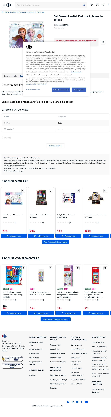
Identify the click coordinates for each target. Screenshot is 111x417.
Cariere (32, 375)
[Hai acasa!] (2, 12)
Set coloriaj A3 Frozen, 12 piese (12, 216)
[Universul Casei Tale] (9, 5)
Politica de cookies (78, 379)
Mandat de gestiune (58, 384)
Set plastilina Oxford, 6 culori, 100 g (66, 216)
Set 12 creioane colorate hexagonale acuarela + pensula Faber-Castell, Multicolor (94, 294)
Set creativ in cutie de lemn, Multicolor (95, 216)
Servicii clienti (76, 345)
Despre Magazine (36, 349)
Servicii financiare (78, 349)
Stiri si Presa (34, 357)
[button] (108, 5)
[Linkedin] (77, 402)
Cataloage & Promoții (58, 379)
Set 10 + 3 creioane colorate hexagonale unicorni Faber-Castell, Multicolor (68, 294)
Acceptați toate (79, 90)
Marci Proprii (34, 353)
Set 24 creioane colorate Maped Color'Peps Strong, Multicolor (13, 294)
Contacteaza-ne (98, 342)
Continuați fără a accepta (61, 90)
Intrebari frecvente (99, 346)
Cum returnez (55, 357)
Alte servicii (75, 357)
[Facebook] (81, 402)
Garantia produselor (57, 362)
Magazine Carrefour (58, 375)
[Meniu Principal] (4, 5)
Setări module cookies (33, 89)
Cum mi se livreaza (57, 353)
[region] (56, 69)
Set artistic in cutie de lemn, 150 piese (40, 216)
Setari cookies (76, 383)
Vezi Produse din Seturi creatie (55, 242)
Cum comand (55, 345)
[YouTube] (86, 402)
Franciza (53, 388)
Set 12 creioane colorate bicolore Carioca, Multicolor (40, 293)
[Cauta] (84, 5)
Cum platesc (55, 349)
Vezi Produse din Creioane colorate (55, 319)
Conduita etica (76, 368)
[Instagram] (68, 402)
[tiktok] (73, 402)
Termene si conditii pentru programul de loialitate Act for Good (100, 366)
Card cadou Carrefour (79, 353)
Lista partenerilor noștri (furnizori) (36, 84)
